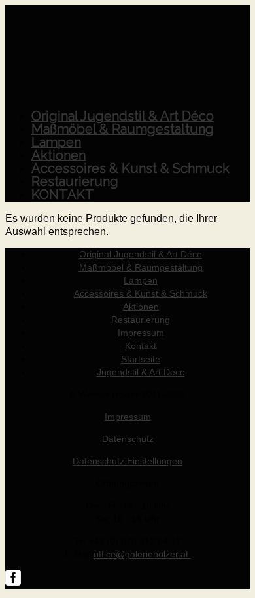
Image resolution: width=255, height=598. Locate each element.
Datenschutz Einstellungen (127, 461)
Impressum (128, 416)
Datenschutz (128, 439)
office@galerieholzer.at (142, 554)
